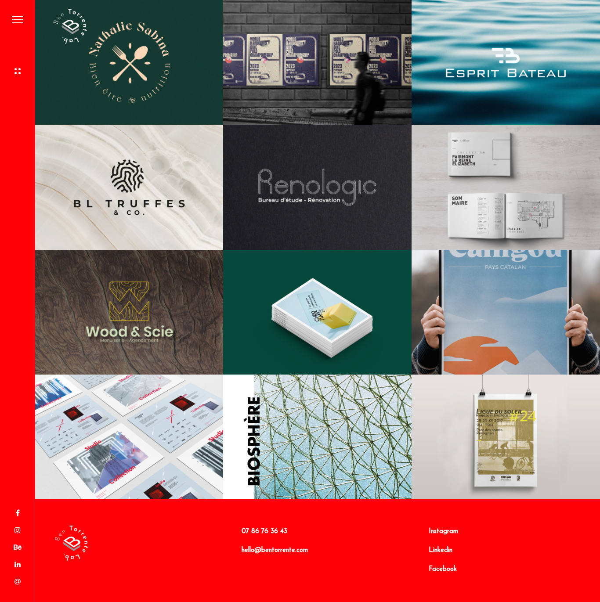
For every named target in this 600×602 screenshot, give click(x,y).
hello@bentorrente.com (275, 550)
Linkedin (440, 550)
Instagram (443, 531)
